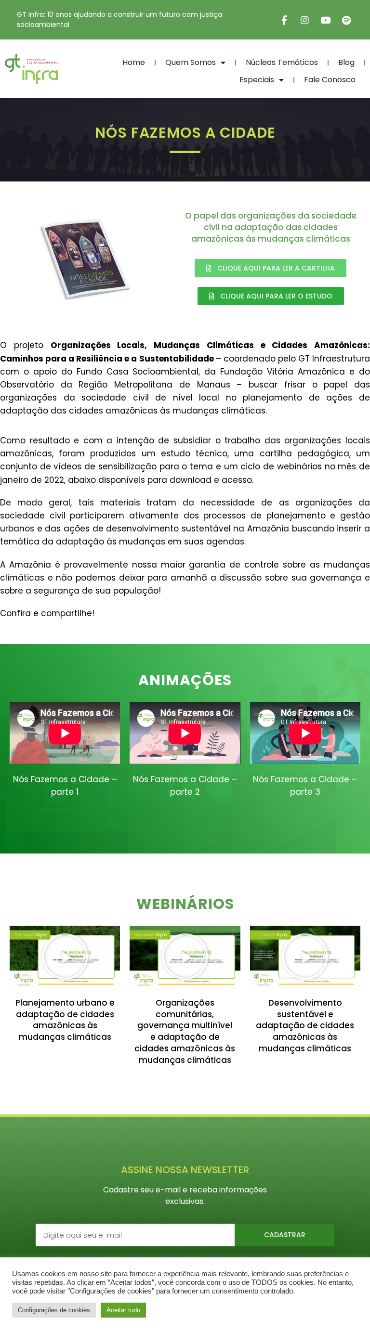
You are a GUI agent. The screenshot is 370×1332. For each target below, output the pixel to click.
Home (133, 62)
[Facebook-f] (284, 20)
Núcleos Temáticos (282, 62)
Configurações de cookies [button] (54, 1310)
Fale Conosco (330, 79)
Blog (346, 62)
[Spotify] (346, 20)
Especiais (256, 79)
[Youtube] (326, 20)
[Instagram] (305, 20)
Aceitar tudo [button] (123, 1310)
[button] (65, 956)
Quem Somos (190, 62)
